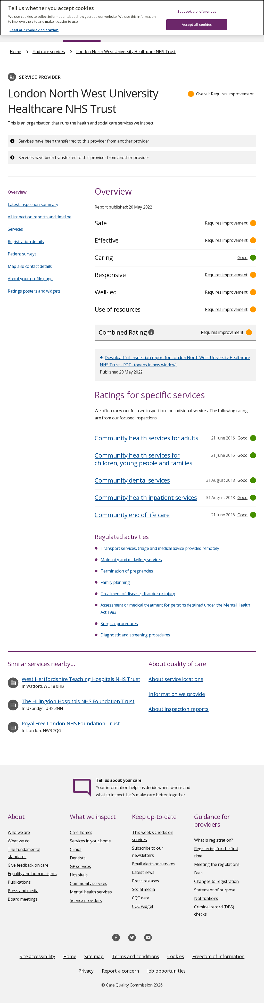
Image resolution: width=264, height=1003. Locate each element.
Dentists (78, 858)
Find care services (48, 51)
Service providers (86, 900)
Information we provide (176, 694)
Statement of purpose (214, 890)
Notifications (206, 898)
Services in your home (90, 841)
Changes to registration (216, 881)
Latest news (143, 872)
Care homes (81, 832)
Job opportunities (166, 971)
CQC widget (142, 906)
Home (15, 51)
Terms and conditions (135, 956)
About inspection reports (178, 709)
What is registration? (213, 840)
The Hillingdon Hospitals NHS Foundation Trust (78, 701)
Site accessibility (37, 956)
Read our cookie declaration (34, 30)
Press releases (145, 881)
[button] (220, 94)
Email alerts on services (153, 864)
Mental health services (91, 892)
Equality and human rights (32, 873)
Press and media (23, 890)
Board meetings (23, 899)
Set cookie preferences (196, 11)
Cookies (175, 956)
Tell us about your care (119, 780)
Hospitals (78, 875)
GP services (80, 866)
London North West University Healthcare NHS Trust (126, 51)
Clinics (75, 849)
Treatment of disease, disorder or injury (138, 593)
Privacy (86, 971)
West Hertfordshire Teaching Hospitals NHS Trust (81, 679)
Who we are (19, 832)
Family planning (115, 582)
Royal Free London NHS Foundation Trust (71, 723)
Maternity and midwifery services (131, 559)
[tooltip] (151, 332)
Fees (198, 873)
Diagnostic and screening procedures (135, 635)
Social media (143, 889)
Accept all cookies (197, 24)
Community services (88, 883)
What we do (19, 841)
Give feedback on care (28, 865)
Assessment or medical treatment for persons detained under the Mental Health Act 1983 (175, 608)
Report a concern (120, 971)
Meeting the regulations (217, 864)
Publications (19, 882)
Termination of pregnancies (127, 571)
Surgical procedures (119, 623)
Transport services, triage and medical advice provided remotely (160, 548)
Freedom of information (218, 956)
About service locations (175, 679)
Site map (94, 956)
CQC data (140, 898)
